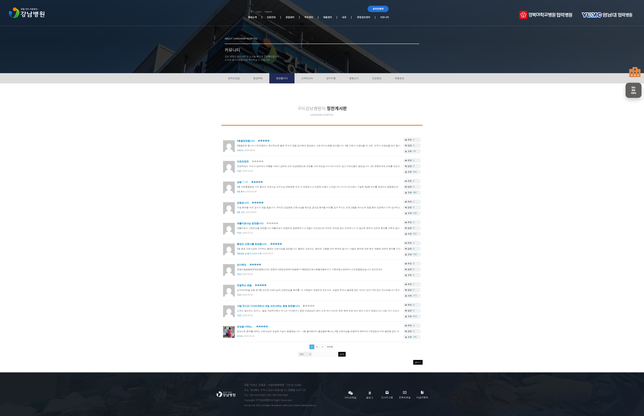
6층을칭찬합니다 (246, 140)
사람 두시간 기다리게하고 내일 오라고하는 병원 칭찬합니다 (268, 306)
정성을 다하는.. (245, 326)
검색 (342, 354)
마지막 (330, 347)
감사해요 (242, 264)
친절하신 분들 (244, 285)
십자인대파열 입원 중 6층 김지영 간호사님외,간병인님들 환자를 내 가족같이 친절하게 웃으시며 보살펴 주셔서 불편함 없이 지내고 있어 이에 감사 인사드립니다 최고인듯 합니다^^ (326, 290)
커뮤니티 (384, 17)
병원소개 (254, 17)
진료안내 (273, 17)
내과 (346, 17)
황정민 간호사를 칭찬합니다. (252, 244)
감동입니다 (243, 202)
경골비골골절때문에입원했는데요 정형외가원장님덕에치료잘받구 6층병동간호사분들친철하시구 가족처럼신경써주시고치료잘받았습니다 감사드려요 (310, 269)
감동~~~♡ (243, 182)
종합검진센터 (362, 17)
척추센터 (311, 17)
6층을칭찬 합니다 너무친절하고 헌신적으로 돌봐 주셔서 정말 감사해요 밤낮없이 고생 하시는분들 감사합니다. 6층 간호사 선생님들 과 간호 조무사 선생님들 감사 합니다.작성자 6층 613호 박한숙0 (332, 145)
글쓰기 (418, 362)
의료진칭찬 (243, 161)
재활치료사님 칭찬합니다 (250, 223)
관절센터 (292, 17)
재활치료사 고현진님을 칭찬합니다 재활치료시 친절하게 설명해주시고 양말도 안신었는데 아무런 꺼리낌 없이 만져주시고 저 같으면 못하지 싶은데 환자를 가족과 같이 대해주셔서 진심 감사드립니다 (334, 228)
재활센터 (330, 17)
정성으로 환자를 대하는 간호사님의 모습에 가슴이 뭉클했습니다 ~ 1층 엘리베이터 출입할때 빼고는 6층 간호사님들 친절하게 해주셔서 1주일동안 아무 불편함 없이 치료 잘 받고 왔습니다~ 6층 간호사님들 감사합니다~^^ (343, 331)
